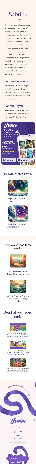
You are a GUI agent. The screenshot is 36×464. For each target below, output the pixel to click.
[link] (9, 160)
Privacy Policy (18, 438)
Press (18, 435)
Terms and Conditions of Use (18, 442)
